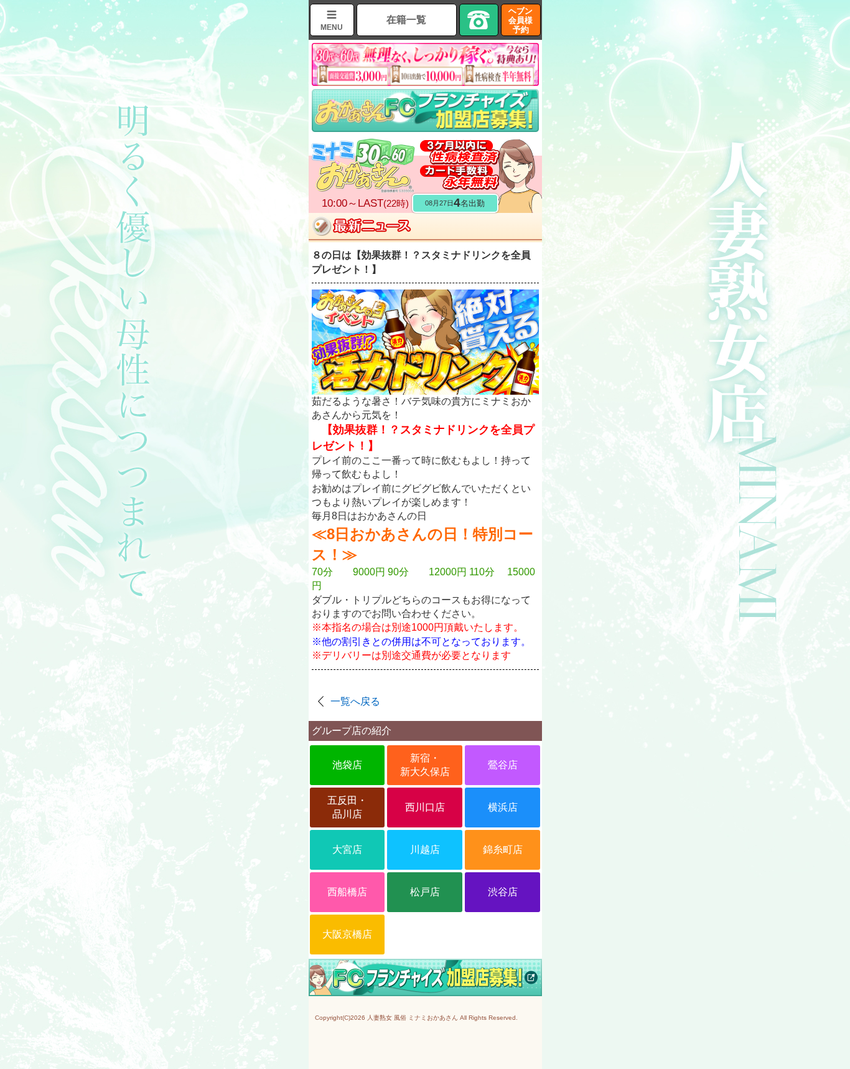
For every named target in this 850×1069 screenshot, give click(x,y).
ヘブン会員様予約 (520, 20)
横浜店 (503, 807)
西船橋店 (347, 892)
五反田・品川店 (347, 807)
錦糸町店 (503, 849)
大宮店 (347, 849)
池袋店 (347, 765)
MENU (331, 27)
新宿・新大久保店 (425, 765)
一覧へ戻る (355, 701)
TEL (479, 20)
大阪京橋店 (347, 934)
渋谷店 (503, 892)
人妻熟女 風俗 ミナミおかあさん (412, 1017)
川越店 (425, 849)
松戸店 (425, 892)
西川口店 (425, 807)
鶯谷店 (503, 765)
